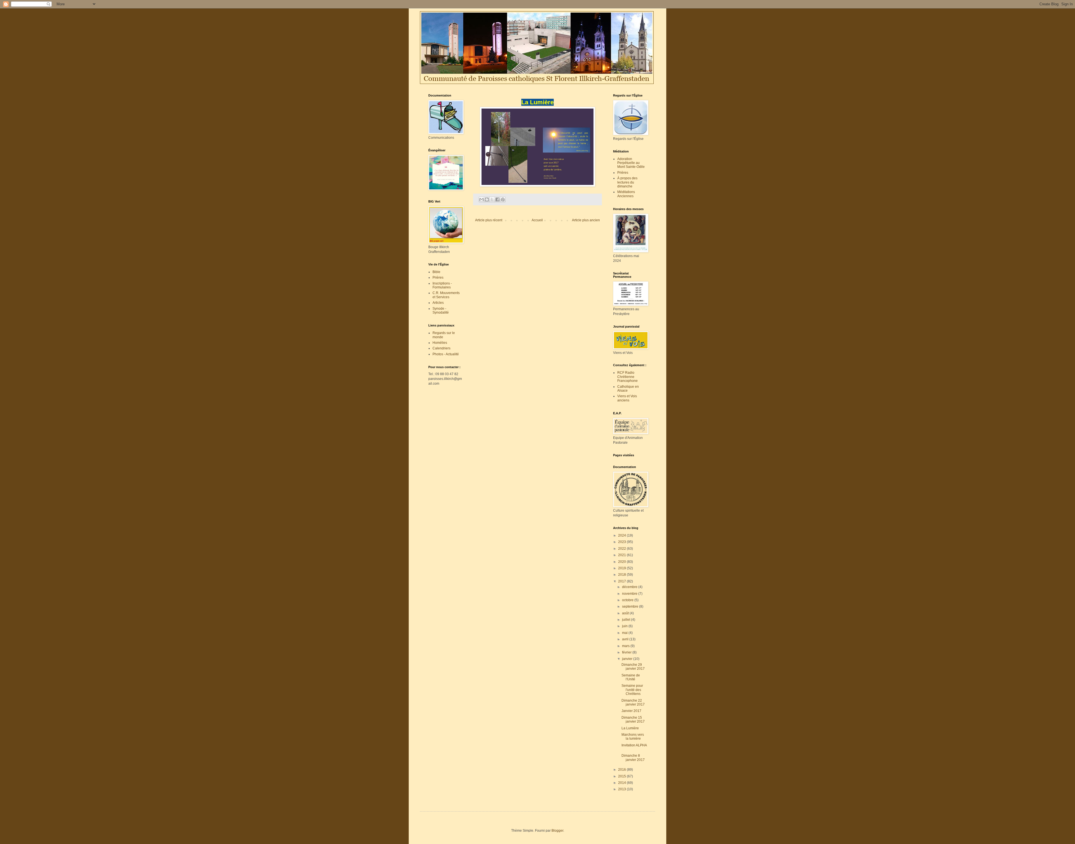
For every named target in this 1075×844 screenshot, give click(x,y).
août (626, 613)
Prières (438, 277)
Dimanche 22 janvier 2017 (633, 702)
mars (626, 646)
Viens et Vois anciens (627, 398)
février (627, 652)
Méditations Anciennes (626, 194)
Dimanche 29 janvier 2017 (633, 667)
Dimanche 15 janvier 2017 (633, 719)
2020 (622, 562)
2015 (622, 776)
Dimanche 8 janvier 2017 (633, 757)
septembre (630, 606)
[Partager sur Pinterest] (503, 199)
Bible (436, 272)
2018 (622, 575)
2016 (622, 770)
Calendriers (441, 348)
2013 (622, 789)
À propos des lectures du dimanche (627, 182)
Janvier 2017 (632, 711)
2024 (622, 535)
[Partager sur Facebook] (497, 199)
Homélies (440, 343)
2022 (622, 549)
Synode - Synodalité (441, 310)
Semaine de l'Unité (630, 677)
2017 (622, 581)
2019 (622, 568)
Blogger (557, 831)
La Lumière (630, 728)
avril (625, 639)
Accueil (537, 220)
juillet (626, 620)
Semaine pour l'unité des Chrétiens (632, 690)
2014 (622, 783)
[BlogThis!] (487, 199)
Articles (438, 303)
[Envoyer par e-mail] (481, 199)
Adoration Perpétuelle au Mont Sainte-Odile (631, 163)
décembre (630, 587)
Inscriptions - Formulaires (442, 285)
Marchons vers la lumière (632, 736)
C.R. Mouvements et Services (446, 295)
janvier (627, 659)
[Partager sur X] (492, 199)
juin (625, 626)
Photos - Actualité (446, 354)
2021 (622, 555)
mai (625, 633)
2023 (622, 542)
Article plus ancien (586, 220)
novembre (630, 594)
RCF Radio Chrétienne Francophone (627, 377)
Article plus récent (488, 220)
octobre (628, 600)
